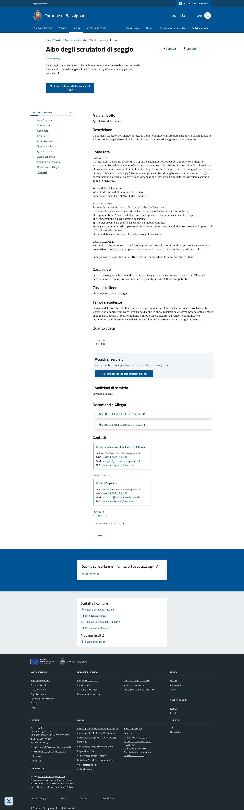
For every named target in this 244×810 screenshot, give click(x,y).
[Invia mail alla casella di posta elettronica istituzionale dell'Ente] (55, 747)
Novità (62, 28)
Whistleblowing (132, 28)
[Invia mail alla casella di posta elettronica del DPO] (51, 776)
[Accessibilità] (9, 801)
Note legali (129, 733)
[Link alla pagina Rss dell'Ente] (172, 728)
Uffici (32, 707)
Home (49, 40)
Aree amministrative (40, 680)
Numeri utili (35, 760)
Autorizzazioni (83, 685)
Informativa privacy (133, 728)
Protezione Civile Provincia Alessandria (95, 760)
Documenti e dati (38, 685)
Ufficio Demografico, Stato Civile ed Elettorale (120, 447)
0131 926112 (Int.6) (116, 493)
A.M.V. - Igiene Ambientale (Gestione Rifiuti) (97, 728)
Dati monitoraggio (38, 798)
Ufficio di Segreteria (106, 483)
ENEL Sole (82, 742)
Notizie (173, 680)
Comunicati (175, 685)
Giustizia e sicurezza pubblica (137, 680)
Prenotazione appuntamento (137, 752)
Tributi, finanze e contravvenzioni (139, 689)
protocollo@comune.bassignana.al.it (122, 497)
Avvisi (173, 689)
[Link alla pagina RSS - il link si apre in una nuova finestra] (183, 16)
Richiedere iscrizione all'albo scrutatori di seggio (70, 87)
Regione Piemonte (40, 3)
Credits (83, 798)
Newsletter (175, 732)
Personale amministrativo (42, 698)
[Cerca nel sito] (206, 15)
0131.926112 (46, 739)
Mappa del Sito (107, 798)
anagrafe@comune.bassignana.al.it (121, 461)
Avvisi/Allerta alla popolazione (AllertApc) (96, 737)
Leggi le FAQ (129, 745)
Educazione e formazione (88, 694)
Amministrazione (43, 28)
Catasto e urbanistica (87, 689)
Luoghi (173, 708)
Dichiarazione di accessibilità (137, 737)
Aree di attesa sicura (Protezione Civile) (95, 746)
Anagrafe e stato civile (75, 40)
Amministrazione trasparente (137, 741)
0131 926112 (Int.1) (116, 457)
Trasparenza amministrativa (172, 28)
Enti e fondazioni (38, 689)
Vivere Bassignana (96, 28)
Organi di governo (38, 694)
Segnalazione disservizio (135, 748)
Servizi (76, 28)
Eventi (173, 713)
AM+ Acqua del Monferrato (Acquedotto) (96, 733)
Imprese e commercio (134, 685)
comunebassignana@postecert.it (118, 465)
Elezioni (149, 28)
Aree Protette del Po (86, 764)
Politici (33, 703)
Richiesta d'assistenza (134, 755)
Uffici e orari (36, 756)
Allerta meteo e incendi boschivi (92, 755)
